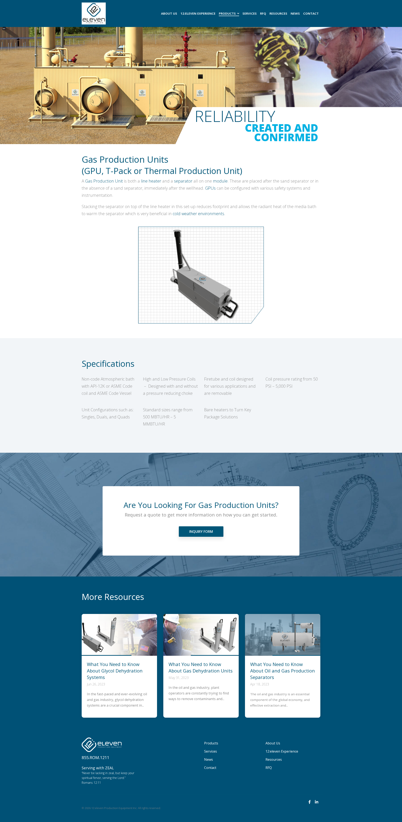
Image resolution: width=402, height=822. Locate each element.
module (220, 181)
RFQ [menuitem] (268, 767)
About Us (169, 13)
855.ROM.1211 (95, 757)
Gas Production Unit (104, 181)
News (295, 13)
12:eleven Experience (197, 13)
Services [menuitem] (210, 751)
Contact (311, 13)
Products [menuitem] (211, 743)
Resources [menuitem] (273, 759)
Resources (278, 13)
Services (249, 13)
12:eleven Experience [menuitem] (281, 751)
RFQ (263, 13)
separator (183, 181)
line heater (151, 181)
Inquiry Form (201, 531)
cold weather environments (198, 213)
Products (228, 13)
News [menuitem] (208, 759)
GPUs (210, 188)
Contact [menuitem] (210, 767)
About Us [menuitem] (272, 743)
